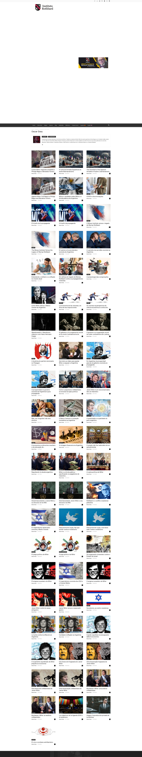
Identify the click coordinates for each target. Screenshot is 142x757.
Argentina (34, 167)
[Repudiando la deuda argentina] (43, 461)
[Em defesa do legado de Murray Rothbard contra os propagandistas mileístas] (71, 266)
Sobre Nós (39, 125)
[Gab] (95, 1)
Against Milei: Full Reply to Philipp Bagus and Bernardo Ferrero (43, 197)
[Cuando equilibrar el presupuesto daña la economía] (98, 624)
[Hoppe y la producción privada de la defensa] (98, 705)
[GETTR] (97, 1)
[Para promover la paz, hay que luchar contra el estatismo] (71, 517)
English (88, 167)
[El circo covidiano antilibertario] (43, 731)
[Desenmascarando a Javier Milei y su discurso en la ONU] (43, 490)
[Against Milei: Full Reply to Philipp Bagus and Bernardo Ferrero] (43, 186)
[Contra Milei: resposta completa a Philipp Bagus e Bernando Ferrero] (43, 159)
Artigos (45, 125)
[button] (108, 125)
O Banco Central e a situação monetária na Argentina (69, 419)
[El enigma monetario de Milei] (43, 570)
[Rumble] (102, 1)
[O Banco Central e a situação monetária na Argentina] (71, 408)
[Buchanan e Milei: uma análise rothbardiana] (98, 678)
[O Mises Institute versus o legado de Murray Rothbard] (98, 212)
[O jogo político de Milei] (71, 544)
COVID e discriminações (95, 196)
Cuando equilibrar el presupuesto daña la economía (98, 636)
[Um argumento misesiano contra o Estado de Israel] (98, 544)
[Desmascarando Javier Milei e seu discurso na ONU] (71, 490)
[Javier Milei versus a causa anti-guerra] (71, 597)
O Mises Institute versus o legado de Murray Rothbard (98, 224)
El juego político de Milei (40, 554)
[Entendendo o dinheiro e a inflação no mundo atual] (43, 266)
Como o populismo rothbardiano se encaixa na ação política (70, 391)
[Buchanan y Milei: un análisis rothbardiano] (43, 705)
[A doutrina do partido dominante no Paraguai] (43, 350)
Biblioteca (68, 125)
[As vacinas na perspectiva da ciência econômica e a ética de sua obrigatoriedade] (98, 295)
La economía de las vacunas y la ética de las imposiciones (70, 306)
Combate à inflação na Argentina (70, 635)
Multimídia (61, 125)
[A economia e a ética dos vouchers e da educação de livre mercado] (43, 434)
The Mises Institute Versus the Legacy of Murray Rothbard (42, 251)
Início (33, 129)
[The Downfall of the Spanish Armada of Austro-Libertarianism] (98, 159)
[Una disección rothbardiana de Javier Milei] (43, 678)
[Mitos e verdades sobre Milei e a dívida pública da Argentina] (71, 186)
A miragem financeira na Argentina (71, 445)
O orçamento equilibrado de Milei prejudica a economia (43, 662)
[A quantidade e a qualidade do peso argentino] (98, 408)
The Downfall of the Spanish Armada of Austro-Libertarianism (98, 170)
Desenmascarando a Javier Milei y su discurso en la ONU (43, 502)
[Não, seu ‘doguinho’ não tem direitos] (43, 408)
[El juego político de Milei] (43, 544)
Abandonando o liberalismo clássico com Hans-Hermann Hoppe (41, 334)
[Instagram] (100, 1)
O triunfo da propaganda (67, 223)
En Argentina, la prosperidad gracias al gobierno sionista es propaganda (97, 363)
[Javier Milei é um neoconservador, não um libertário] (98, 379)
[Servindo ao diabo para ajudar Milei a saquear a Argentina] (71, 350)
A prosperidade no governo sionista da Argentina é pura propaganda (41, 391)
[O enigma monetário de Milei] (98, 570)
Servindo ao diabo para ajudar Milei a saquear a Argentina (69, 362)
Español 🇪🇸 (82, 125)
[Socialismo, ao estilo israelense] (98, 597)
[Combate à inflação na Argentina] (71, 624)
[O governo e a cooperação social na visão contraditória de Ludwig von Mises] (98, 322)
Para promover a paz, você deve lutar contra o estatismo (97, 528)
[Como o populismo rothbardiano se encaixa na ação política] (71, 379)
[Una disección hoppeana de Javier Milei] (71, 651)
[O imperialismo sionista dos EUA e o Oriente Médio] (71, 570)
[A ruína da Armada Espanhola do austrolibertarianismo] (71, 159)
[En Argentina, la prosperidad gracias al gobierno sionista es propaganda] (98, 350)
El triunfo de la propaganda (41, 223)
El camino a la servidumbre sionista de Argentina (68, 251)
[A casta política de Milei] (98, 461)
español (33, 220)
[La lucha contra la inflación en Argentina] (43, 624)
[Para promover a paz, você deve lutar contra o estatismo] (98, 517)
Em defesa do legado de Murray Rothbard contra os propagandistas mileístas (71, 279)
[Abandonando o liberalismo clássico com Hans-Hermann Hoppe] (43, 322)
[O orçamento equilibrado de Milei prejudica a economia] (43, 651)
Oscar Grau (34, 173)
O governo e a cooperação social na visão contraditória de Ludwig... (98, 333)
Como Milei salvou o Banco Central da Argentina (41, 306)
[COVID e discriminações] (98, 186)
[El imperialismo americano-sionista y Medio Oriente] (43, 517)
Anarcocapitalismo (62, 167)
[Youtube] (109, 1)
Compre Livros (75, 125)
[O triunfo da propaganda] (71, 212)
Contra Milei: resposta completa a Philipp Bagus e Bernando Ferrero (43, 170)
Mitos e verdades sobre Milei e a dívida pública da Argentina (70, 197)
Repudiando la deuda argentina (42, 472)
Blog (56, 125)
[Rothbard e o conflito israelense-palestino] (98, 490)
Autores (51, 125)
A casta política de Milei (95, 472)
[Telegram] (104, 1)
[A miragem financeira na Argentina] (71, 434)
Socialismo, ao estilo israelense (97, 608)
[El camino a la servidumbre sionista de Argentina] (71, 239)
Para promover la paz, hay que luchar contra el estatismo (69, 528)
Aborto (88, 659)
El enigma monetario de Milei (42, 581)
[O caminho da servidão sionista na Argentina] (98, 239)
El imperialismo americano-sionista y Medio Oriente (41, 528)
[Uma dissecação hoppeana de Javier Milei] (98, 651)
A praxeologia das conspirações (97, 277)
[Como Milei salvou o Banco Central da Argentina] (43, 295)
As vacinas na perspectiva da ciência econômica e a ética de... (98, 306)
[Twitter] (107, 1)
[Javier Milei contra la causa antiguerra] (43, 597)
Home (34, 125)
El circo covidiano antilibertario (42, 742)
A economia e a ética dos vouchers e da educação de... (43, 446)
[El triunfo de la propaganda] (43, 212)
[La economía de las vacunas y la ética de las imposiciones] (71, 295)
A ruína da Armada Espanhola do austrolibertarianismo (70, 170)
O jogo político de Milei (67, 554)
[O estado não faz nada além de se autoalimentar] (98, 434)
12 (109, 227)
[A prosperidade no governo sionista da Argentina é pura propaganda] (43, 379)
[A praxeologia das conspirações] (98, 266)
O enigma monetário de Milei (96, 581)
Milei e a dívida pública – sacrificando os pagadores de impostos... (69, 474)
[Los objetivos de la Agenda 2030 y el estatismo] (71, 705)
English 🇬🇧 (90, 125)
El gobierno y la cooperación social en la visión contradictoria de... (71, 333)
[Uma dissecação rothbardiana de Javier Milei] (71, 678)
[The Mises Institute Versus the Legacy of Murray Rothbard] (43, 239)
